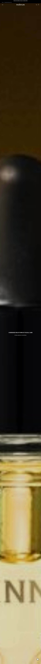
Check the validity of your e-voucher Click (20, 0)
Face (2, 2)
